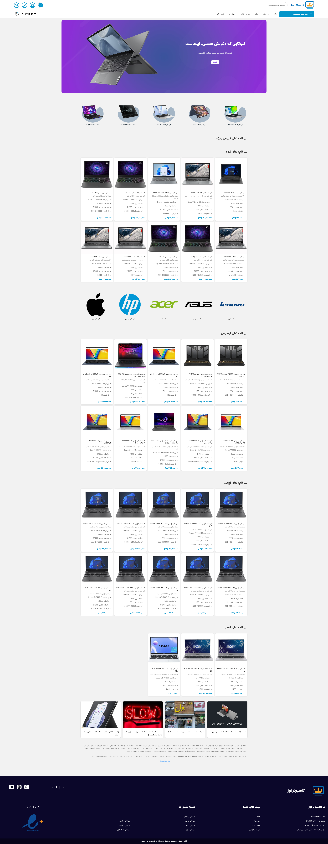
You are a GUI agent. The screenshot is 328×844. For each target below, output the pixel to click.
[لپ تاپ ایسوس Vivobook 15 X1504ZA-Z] (130, 422)
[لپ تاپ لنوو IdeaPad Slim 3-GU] (164, 174)
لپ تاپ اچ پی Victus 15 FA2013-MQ (130, 588)
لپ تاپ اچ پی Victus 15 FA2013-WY (164, 524)
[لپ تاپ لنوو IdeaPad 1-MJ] (97, 238)
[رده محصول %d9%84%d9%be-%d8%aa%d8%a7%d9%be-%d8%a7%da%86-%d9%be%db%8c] (130, 307)
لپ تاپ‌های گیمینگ (92, 125)
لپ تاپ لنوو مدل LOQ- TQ (201, 257)
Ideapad (191, 196)
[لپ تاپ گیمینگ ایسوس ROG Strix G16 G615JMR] (130, 355)
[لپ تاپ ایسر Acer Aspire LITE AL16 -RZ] (231, 649)
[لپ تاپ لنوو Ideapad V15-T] (231, 174)
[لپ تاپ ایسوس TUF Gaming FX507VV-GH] (197, 355)
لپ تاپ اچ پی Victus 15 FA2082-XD (231, 524)
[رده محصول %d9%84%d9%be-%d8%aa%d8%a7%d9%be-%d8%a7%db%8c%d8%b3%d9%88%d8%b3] (198, 307)
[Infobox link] (25, 14)
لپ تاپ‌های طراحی (199, 125)
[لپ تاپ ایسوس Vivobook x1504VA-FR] (164, 355)
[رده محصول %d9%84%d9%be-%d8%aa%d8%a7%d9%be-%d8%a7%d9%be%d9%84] (96, 307)
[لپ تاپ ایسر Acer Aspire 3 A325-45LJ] (164, 649)
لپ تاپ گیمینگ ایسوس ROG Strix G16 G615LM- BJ (164, 442)
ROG (123, 380)
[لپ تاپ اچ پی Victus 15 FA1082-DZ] (130, 505)
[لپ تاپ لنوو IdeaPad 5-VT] (197, 174)
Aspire (224, 674)
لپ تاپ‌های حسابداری (235, 125)
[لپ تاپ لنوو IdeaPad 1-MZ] (231, 238)
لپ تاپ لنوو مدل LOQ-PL (168, 257)
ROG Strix (129, 380)
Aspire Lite (231, 674)
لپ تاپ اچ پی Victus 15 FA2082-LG (198, 588)
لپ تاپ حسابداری (123, 830)
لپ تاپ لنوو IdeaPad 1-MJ (100, 257)
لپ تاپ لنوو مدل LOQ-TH (135, 193)
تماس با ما (256, 825)
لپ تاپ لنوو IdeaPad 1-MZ (234, 257)
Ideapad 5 (199, 196)
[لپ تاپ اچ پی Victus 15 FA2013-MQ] (130, 569)
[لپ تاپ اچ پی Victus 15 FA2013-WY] (164, 505)
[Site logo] (302, 5)
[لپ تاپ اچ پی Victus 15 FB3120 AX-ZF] (97, 569)
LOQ (134, 196)
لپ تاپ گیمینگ (124, 825)
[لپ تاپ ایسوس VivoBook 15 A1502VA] (197, 422)
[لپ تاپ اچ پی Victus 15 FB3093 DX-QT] (164, 569)
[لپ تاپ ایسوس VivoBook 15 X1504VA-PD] (231, 422)
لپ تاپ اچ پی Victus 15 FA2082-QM (231, 588)
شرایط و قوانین (254, 830)
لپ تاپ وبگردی (124, 821)
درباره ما (257, 821)
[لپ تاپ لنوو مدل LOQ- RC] (97, 174)
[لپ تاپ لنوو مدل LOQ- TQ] (197, 238)
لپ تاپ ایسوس (239, 380)
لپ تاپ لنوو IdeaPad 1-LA (134, 257)
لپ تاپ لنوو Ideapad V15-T (234, 193)
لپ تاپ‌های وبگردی (164, 125)
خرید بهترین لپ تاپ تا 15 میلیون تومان (229, 732)
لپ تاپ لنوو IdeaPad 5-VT (201, 193)
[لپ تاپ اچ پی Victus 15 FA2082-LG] (197, 569)
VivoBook (162, 380)
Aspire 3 (165, 674)
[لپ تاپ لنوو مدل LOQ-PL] (164, 238)
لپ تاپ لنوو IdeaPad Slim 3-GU (165, 193)
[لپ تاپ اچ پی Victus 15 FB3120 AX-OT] (197, 505)
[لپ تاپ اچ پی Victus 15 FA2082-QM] (231, 569)
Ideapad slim (164, 196)
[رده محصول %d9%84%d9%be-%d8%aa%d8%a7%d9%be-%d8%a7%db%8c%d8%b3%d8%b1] (164, 307)
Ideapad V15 (240, 196)
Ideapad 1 (241, 260)
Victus (232, 527)
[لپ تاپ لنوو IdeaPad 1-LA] (130, 238)
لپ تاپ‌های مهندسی (128, 125)
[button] (164, 761)
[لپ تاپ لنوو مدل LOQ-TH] (130, 174)
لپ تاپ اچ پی (240, 527)
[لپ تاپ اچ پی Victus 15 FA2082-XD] (231, 505)
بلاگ (258, 816)
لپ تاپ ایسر (240, 674)
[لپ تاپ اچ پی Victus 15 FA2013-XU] (97, 505)
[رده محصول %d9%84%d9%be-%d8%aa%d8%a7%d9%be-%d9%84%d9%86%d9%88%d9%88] (232, 307)
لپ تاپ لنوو (225, 196)
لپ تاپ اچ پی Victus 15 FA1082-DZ (131, 524)
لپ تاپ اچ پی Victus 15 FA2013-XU (97, 524)
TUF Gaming (228, 380)
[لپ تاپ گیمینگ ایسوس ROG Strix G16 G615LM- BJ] (164, 422)
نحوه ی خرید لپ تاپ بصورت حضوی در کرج (186, 732)
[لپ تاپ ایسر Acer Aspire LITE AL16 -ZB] (197, 649)
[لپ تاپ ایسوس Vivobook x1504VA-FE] (97, 355)
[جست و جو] (40, 5)
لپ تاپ (232, 196)
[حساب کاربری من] (25, 5)
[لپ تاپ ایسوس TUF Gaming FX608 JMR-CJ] (231, 355)
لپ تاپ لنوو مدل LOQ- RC (101, 193)
